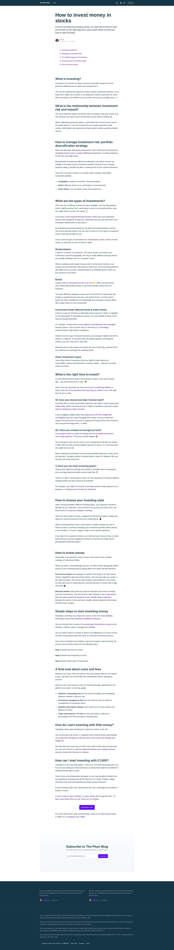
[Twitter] (124, 3)
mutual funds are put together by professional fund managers (91, 324)
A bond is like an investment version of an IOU (74, 283)
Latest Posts (74, 943)
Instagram (72, 817)
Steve (62, 39)
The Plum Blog (45, 3)
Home (54, 3)
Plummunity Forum (108, 814)
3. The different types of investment (73, 57)
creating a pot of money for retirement (80, 489)
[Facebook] (121, 3)
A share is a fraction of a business (69, 253)
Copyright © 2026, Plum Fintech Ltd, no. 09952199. (55, 943)
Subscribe (130, 3)
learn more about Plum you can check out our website (77, 799)
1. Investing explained (68, 50)
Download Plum (87, 807)
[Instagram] (117, 3)
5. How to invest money (69, 64)
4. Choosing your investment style (73, 61)
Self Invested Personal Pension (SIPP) (81, 217)
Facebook (81, 943)
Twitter (82, 817)
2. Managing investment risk (71, 54)
